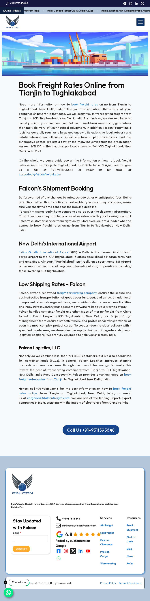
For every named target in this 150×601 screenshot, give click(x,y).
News (130, 556)
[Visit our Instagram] (66, 551)
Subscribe (21, 548)
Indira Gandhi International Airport (44, 252)
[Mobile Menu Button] (140, 22)
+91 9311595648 (19, 3)
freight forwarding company (77, 293)
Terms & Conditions (130, 583)
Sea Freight (107, 532)
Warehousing (108, 563)
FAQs (130, 563)
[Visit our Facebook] (58, 551)
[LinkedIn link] (136, 3)
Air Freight (106, 525)
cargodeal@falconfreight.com (40, 174)
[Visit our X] (73, 551)
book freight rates (84, 104)
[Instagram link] (130, 3)
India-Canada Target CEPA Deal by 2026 (65, 10)
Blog (129, 548)
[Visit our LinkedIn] (80, 551)
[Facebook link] (124, 3)
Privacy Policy (108, 583)
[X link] (142, 3)
